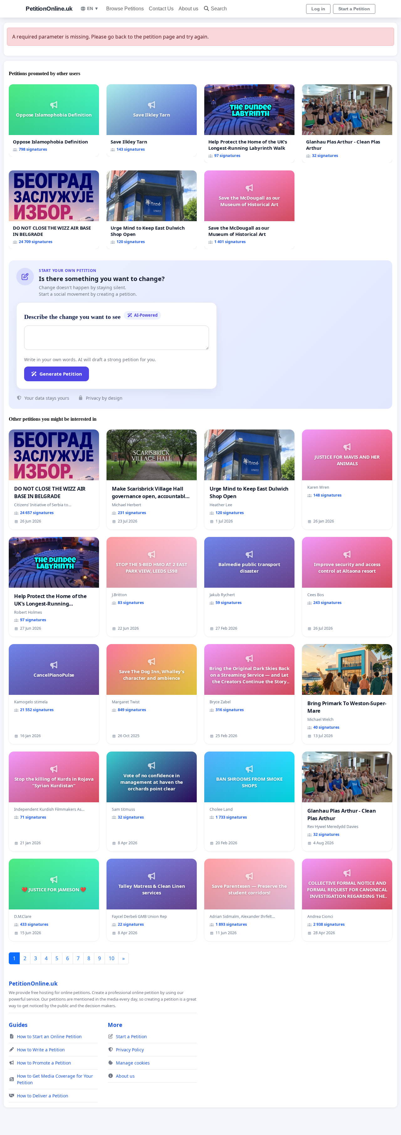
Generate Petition (60, 374)
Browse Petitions (125, 8)
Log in (318, 8)
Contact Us (161, 8)
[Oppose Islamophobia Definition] (54, 120)
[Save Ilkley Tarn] (152, 120)
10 (111, 958)
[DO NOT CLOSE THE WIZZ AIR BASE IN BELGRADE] (54, 209)
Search (219, 8)
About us (188, 8)
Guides (18, 1024)
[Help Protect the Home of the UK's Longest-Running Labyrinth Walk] (249, 123)
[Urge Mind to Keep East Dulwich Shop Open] (152, 209)
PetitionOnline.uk (49, 8)
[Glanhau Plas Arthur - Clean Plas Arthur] (347, 123)
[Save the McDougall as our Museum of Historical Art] (249, 209)
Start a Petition (354, 8)
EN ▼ (93, 8)
